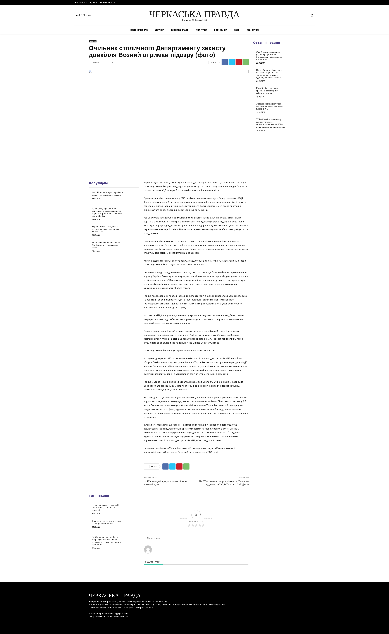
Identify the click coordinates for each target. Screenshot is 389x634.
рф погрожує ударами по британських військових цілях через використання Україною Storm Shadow (107, 212)
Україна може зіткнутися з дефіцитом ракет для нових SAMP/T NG (105, 229)
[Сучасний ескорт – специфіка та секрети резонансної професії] (130, 509)
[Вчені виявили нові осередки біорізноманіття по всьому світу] (130, 246)
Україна (92, 41)
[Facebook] (294, 15)
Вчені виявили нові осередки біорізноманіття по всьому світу (106, 245)
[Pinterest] (239, 62)
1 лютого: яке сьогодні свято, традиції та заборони (106, 522)
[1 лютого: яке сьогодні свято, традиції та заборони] (130, 525)
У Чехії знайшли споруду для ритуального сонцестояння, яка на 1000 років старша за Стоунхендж (270, 123)
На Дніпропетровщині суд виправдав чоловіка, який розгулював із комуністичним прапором (106, 541)
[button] (311, 15)
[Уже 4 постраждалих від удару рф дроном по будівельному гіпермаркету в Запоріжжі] (292, 55)
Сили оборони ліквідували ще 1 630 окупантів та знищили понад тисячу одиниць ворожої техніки (269, 74)
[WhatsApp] (246, 62)
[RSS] (300, 15)
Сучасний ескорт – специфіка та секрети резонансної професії (106, 507)
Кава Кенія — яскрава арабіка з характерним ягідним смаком (107, 193)
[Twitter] (305, 15)
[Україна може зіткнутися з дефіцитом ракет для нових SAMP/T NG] (130, 230)
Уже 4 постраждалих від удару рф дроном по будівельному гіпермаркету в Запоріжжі (269, 56)
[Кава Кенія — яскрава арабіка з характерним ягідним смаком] (130, 196)
